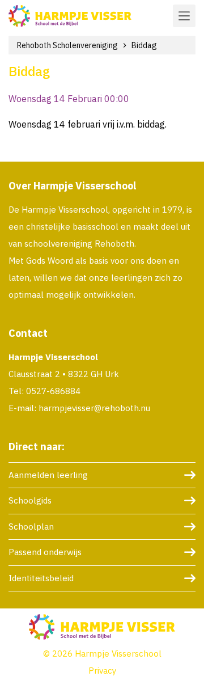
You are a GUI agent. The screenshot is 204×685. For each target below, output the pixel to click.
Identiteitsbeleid (41, 578)
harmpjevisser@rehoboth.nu (94, 408)
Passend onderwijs (45, 552)
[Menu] (184, 16)
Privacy (102, 670)
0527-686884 (53, 391)
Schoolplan (31, 526)
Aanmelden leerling (48, 475)
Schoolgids (30, 500)
